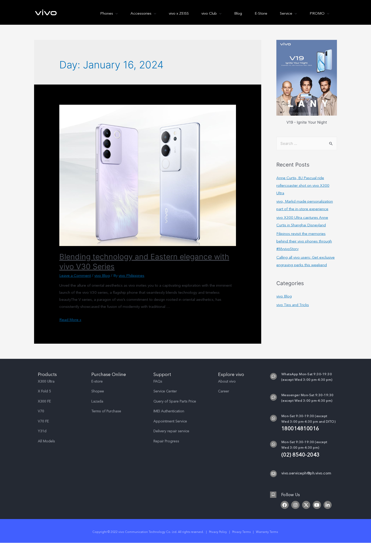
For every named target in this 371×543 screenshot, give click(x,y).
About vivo (227, 381)
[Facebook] (285, 505)
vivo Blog (102, 275)
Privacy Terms (241, 532)
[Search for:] (306, 143)
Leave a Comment (75, 275)
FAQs (157, 381)
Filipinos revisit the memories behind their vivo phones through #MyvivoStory (304, 241)
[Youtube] (317, 505)
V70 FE (43, 421)
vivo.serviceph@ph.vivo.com (306, 473)
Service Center (165, 391)
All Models (46, 441)
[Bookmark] (273, 495)
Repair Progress (166, 441)
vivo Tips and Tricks (292, 304)
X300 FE (44, 401)
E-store (97, 381)
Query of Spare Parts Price (174, 401)
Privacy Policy (218, 532)
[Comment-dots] (273, 376)
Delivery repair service (171, 431)
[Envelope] (273, 473)
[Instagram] (295, 505)
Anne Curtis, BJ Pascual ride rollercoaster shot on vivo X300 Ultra (302, 185)
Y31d (42, 431)
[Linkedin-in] (328, 505)
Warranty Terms (267, 532)
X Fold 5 (44, 391)
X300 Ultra (46, 381)
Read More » (70, 319)
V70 (41, 411)
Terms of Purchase (106, 411)
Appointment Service (170, 421)
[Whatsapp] (273, 418)
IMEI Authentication (168, 411)
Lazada (97, 401)
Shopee (97, 391)
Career (223, 391)
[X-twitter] (306, 505)
